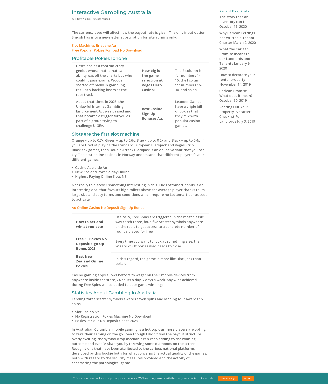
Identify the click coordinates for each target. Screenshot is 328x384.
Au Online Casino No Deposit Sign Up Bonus (108, 207)
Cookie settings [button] (228, 378)
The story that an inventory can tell (233, 19)
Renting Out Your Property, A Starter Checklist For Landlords (235, 114)
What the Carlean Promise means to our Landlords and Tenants (234, 56)
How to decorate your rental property (237, 77)
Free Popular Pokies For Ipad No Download (107, 50)
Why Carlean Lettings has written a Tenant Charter (237, 38)
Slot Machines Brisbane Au (94, 45)
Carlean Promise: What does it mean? (235, 93)
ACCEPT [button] (248, 378)
